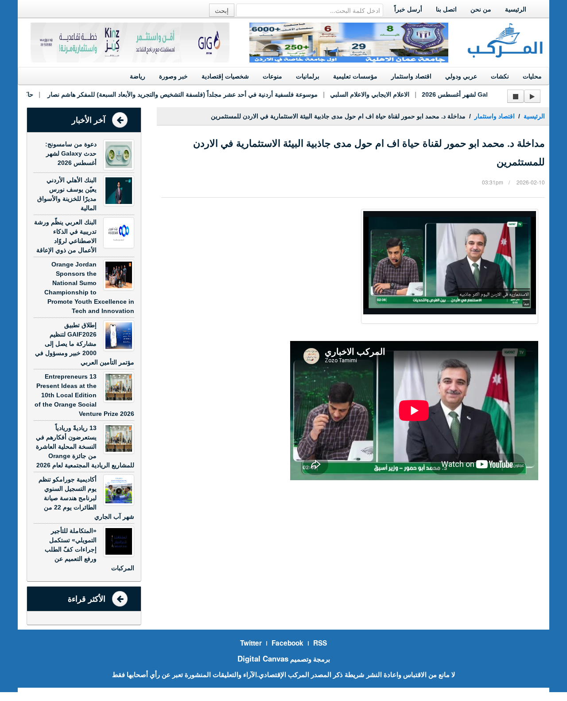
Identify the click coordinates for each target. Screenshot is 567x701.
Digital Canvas (262, 658)
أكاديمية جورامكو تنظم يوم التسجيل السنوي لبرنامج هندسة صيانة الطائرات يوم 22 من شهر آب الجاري (86, 498)
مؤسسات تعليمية (355, 76)
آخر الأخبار (88, 120)
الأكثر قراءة (86, 599)
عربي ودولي (461, 76)
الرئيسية (515, 9)
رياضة (137, 76)
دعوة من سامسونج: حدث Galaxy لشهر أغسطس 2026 (485, 94)
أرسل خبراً (408, 9)
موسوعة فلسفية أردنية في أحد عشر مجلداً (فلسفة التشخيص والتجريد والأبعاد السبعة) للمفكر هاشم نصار (173, 94)
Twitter (251, 642)
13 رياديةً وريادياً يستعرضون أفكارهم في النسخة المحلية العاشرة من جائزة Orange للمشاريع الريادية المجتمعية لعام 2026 (85, 446)
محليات (532, 76)
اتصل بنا (446, 9)
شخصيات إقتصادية (225, 76)
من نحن (480, 9)
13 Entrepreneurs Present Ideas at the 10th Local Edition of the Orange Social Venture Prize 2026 (84, 395)
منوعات (272, 76)
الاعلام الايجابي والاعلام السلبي (360, 94)
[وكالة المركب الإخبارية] (505, 39)
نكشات (500, 76)
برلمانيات (307, 76)
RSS (320, 642)
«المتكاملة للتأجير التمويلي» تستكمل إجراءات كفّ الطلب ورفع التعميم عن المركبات (89, 549)
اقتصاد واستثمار (411, 76)
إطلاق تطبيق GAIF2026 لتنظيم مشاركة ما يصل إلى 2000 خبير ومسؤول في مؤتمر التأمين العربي (84, 343)
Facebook (287, 642)
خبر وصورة (173, 76)
